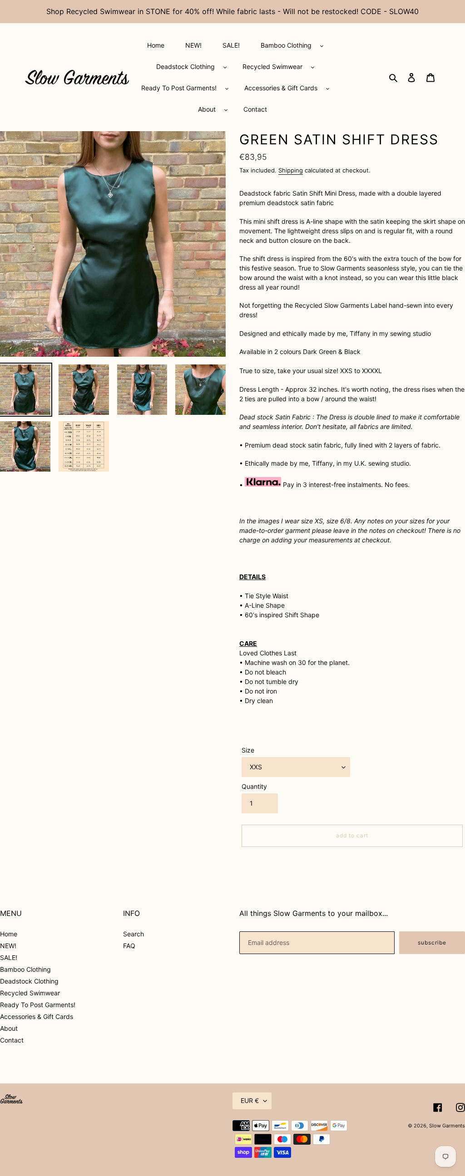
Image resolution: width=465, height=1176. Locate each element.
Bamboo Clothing (25, 969)
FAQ (129, 946)
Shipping (290, 170)
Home (8, 934)
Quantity (254, 786)
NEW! (8, 946)
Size (248, 750)
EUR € (250, 1100)
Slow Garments (447, 1125)
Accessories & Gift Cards (36, 1016)
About (9, 1028)
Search (133, 934)
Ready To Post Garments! (37, 1005)
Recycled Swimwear (30, 993)
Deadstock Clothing (29, 981)
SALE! (8, 957)
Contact (12, 1040)
